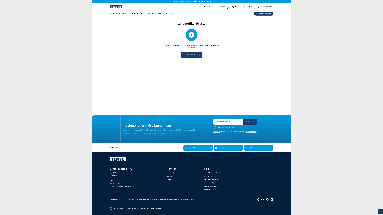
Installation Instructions (211, 180)
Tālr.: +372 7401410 (116, 183)
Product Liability (208, 183)
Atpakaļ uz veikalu (189, 55)
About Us (170, 180)
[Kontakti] (380, 211)
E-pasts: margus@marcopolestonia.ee (122, 186)
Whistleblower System (210, 186)
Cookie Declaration (132, 208)
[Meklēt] (203, 6)
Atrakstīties (216, 131)
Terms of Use (207, 176)
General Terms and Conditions (213, 173)
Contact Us (170, 173)
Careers (169, 176)
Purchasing (207, 190)
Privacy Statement (156, 208)
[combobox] (217, 6)
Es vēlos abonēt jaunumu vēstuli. (226, 127)
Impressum (144, 208)
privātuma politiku (251, 131)
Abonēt (247, 121)
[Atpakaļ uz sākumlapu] (116, 6)
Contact (171, 169)
